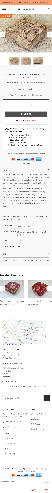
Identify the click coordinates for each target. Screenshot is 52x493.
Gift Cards (35, 424)
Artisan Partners (12, 443)
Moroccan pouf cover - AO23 (10, 301)
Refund (20, 471)
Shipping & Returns (39, 414)
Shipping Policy (30, 471)
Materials (7, 226)
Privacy (43, 469)
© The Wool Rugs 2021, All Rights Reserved (19, 469)
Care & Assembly (38, 429)
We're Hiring (10, 453)
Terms (37, 469)
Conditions (8, 246)
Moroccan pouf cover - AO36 (38, 301)
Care (5, 254)
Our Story (9, 438)
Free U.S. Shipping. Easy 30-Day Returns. (23, 261)
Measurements (9, 232)
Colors (6, 240)
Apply (48, 482)
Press (7, 448)
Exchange (35, 419)
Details (6, 170)
